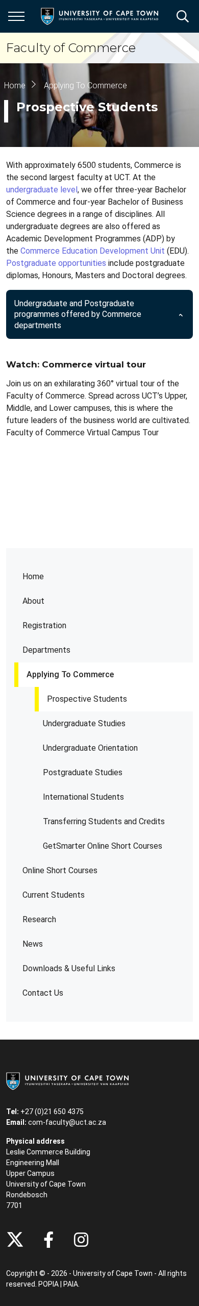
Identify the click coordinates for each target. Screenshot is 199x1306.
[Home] (67, 1080)
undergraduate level (42, 189)
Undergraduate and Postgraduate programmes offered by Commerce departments (77, 314)
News (32, 944)
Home (33, 576)
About (33, 601)
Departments (46, 650)
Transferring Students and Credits (104, 821)
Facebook (48, 1239)
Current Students (53, 895)
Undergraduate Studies (84, 723)
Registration (44, 625)
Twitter (15, 1239)
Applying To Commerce (70, 674)
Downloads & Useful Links (68, 968)
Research (39, 919)
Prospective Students (87, 699)
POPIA (48, 1284)
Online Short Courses (59, 870)
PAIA (70, 1284)
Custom (81, 1239)
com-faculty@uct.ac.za (67, 1122)
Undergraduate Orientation (90, 748)
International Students (83, 797)
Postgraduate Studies (82, 772)
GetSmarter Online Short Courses (102, 846)
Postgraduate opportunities (56, 263)
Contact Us (42, 993)
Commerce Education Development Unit (92, 251)
